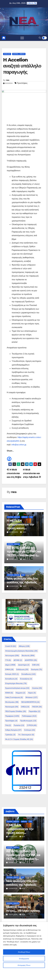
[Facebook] (9, 457)
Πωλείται (19, 725)
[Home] (4, 38)
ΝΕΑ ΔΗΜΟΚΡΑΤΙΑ (30, 702)
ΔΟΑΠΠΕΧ (31, 660)
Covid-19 (10, 646)
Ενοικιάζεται (26, 679)
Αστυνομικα (12, 655)
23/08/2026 (13, 586)
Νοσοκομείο (11, 707)
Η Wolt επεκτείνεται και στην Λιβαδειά (31, 473)
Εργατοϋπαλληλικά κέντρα (17, 688)
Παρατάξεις (34, 711)
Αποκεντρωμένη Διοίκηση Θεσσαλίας (21, 651)
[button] (40, 38)
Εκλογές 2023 (12, 674)
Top (31, 517)
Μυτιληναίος (11, 702)
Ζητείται (37, 688)
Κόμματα (20, 693)
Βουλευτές (28, 655)
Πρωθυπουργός (28, 721)
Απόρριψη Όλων (24, 965)
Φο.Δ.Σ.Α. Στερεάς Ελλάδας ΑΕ (19, 739)
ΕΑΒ (35, 665)
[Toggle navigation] (22, 38)
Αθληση (24, 646)
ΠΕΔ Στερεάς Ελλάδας (15, 711)
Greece (24, 517)
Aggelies (7, 54)
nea (7, 80)
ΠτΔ (8, 725)
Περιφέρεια (12, 716)
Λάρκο (32, 693)
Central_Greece (19, 54)
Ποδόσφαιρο (29, 716)
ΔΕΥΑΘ (18, 660)
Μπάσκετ (31, 697)
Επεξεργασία (24, 959)
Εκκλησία (36, 669)
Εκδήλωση (22, 669)
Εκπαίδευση (29, 674)
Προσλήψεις (22, 83)
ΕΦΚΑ (9, 669)
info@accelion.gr (18, 445)
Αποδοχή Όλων (24, 952)
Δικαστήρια (23, 665)
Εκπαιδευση (11, 679)
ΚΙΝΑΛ (9, 693)
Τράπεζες (10, 735)
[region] (24, 946)
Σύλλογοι (29, 730)
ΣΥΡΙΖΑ (32, 725)
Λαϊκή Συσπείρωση (14, 697)
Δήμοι (10, 665)
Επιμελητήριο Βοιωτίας (16, 683)
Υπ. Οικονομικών (26, 735)
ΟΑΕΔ (25, 707)
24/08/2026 (13, 532)
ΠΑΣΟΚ (37, 707)
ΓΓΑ (8, 660)
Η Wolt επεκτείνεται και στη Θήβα (14, 473)
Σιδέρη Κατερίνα (13, 730)
